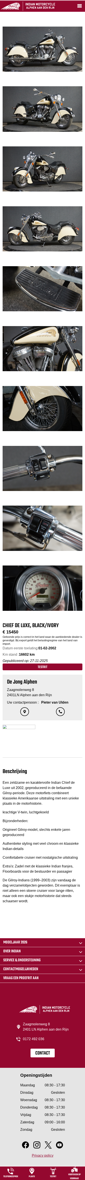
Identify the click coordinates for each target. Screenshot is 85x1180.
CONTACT (42, 1053)
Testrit (42, 667)
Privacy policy (42, 1155)
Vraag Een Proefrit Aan (21, 978)
